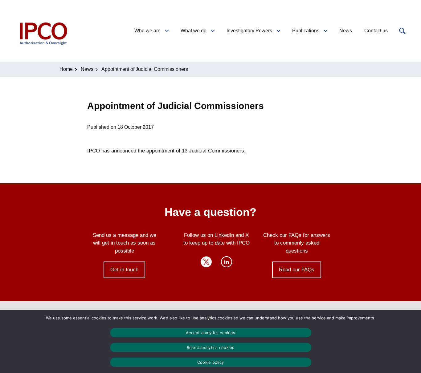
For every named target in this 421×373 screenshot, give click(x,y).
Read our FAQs (296, 270)
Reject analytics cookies (211, 347)
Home (66, 69)
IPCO (42, 30)
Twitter (206, 261)
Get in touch (124, 270)
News (87, 69)
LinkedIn (226, 261)
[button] (401, 31)
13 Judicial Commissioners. (214, 151)
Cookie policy (210, 362)
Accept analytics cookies (210, 332)
